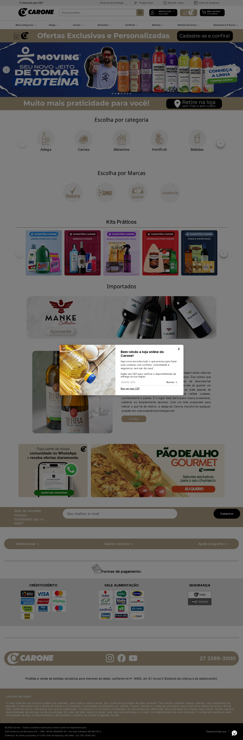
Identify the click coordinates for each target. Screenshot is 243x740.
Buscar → (171, 382)
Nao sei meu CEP (130, 388)
